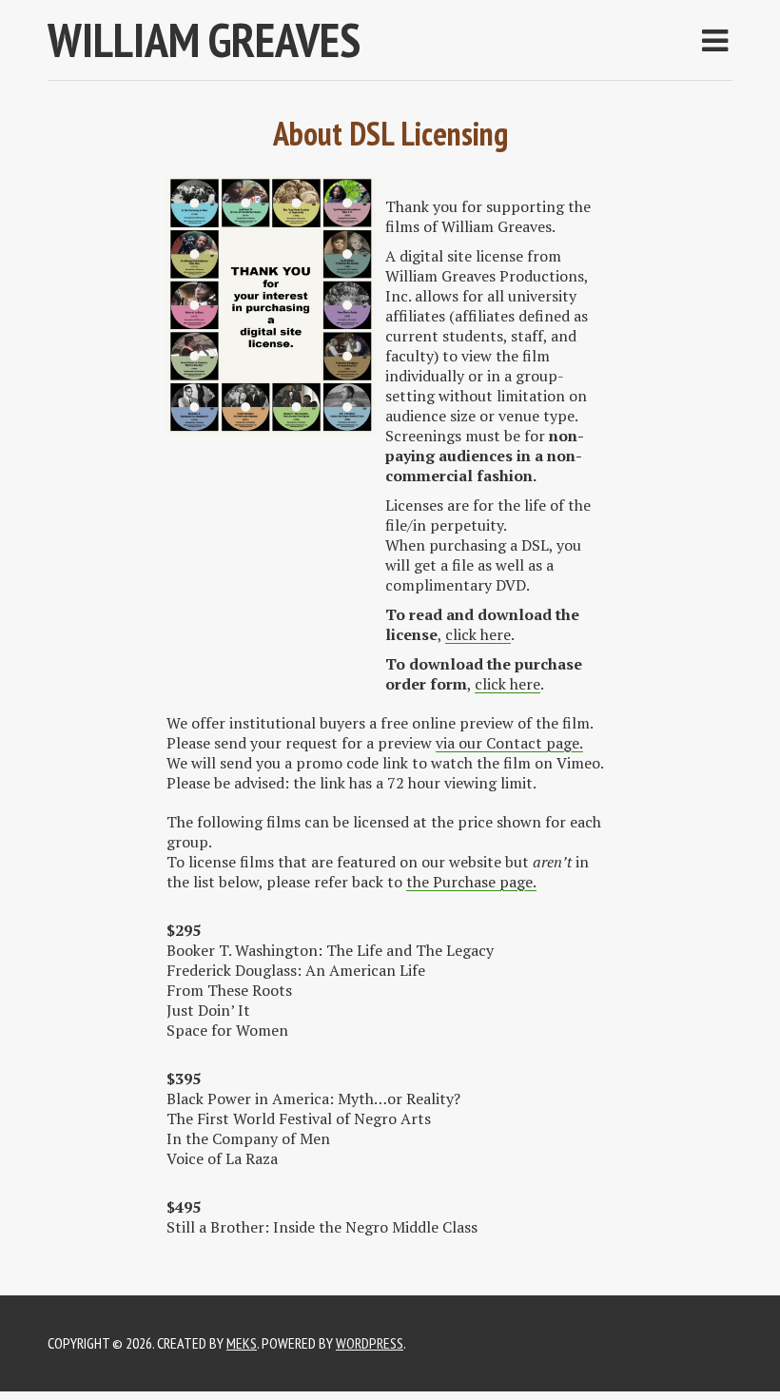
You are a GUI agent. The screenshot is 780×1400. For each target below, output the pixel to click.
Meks (241, 1342)
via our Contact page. (509, 742)
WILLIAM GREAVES (204, 39)
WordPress (369, 1342)
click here (478, 634)
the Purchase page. (471, 881)
